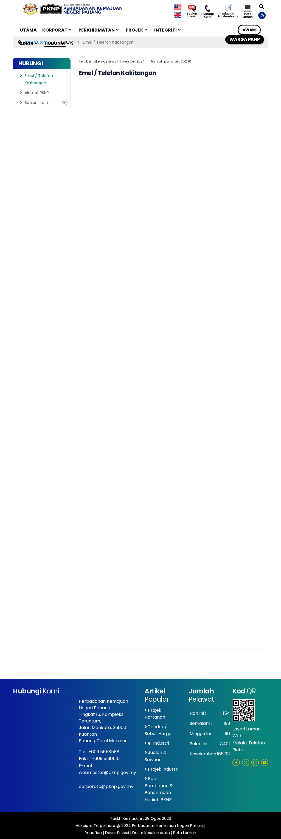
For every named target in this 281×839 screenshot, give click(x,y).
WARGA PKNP (244, 39)
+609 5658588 (103, 752)
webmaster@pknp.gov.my (107, 772)
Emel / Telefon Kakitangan (39, 79)
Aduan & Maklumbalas (228, 15)
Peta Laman (248, 15)
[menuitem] (28, 30)
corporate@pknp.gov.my (106, 786)
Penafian (93, 832)
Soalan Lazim (192, 15)
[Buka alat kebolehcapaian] (262, 15)
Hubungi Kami (207, 15)
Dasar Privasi (117, 832)
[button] (65, 102)
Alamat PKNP (37, 92)
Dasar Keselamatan (151, 832)
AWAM (249, 30)
